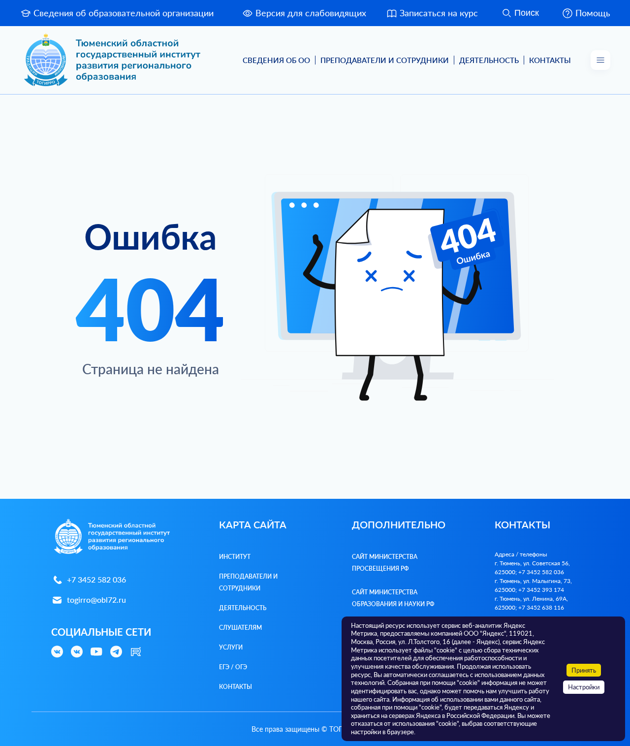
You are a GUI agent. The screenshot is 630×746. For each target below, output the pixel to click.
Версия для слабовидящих (310, 12)
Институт (235, 556)
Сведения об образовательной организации (123, 12)
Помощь (592, 12)
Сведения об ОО (276, 60)
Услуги (231, 647)
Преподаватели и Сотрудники (384, 60)
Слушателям (240, 627)
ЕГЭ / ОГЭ (233, 667)
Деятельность (489, 60)
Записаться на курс (439, 12)
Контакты (550, 60)
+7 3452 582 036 (96, 579)
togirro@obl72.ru (96, 599)
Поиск (526, 13)
